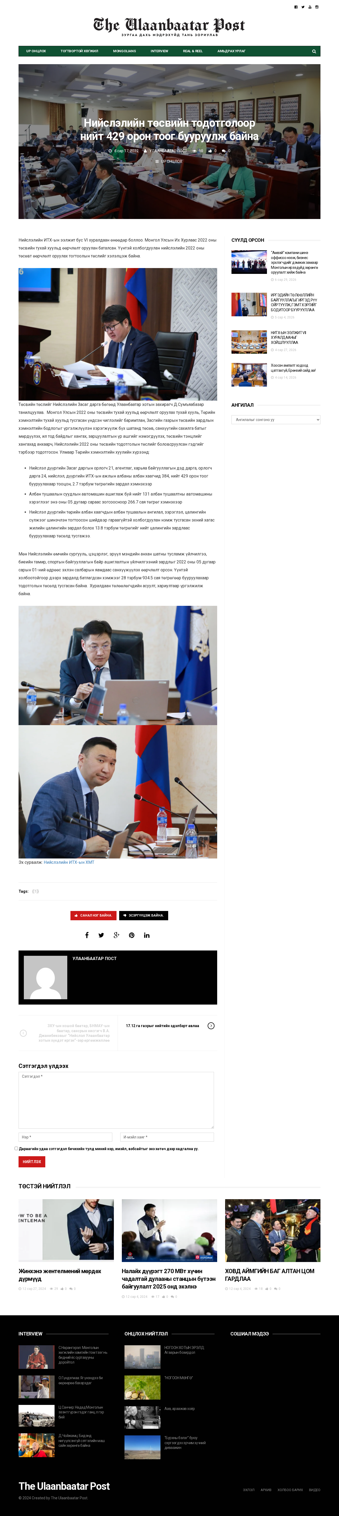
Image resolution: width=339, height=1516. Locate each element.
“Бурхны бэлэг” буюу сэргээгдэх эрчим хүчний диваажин (185, 1443)
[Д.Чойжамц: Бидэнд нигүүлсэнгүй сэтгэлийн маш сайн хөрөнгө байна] (37, 1445)
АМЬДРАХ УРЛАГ (231, 51)
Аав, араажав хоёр (179, 1409)
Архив (266, 1490)
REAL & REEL (193, 51)
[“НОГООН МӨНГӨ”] (142, 1387)
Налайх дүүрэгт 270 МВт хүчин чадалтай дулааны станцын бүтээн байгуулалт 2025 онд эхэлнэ (168, 1279)
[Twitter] (303, 7)
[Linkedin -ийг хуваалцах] (146, 935)
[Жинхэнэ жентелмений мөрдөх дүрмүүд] (66, 1230)
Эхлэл (249, 1490)
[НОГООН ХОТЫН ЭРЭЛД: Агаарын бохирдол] (142, 1357)
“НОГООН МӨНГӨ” (178, 1378)
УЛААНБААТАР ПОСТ (168, 151)
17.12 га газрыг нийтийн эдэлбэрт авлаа (162, 1026)
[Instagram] (316, 7)
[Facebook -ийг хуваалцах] (86, 935)
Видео (314, 1490)
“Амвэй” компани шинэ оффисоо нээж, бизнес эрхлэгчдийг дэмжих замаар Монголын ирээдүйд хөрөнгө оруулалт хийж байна (294, 262)
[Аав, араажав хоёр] (142, 1417)
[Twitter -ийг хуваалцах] (101, 935)
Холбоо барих (290, 1490)
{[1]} (35, 891)
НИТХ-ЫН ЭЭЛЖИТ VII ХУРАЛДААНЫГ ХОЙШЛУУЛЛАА (288, 338)
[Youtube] (310, 7)
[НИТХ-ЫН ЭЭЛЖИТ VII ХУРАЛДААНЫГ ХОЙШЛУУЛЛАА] (249, 342)
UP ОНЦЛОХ (36, 51)
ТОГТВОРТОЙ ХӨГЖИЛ (79, 51)
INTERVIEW (159, 51)
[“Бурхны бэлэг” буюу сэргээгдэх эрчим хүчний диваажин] (142, 1447)
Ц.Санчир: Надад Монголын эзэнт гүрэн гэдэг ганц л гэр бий (81, 1412)
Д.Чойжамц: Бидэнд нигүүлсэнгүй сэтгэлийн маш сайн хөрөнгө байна (82, 1441)
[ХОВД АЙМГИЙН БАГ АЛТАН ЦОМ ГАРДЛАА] (272, 1230)
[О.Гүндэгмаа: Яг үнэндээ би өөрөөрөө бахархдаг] (37, 1386)
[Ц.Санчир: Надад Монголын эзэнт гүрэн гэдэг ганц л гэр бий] (37, 1416)
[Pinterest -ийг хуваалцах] (131, 935)
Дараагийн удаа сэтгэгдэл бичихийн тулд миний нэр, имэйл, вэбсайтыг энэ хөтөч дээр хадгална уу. (109, 1149)
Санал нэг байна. (96, 915)
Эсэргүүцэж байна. (146, 915)
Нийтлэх (32, 1162)
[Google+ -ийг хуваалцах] (116, 935)
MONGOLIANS (124, 51)
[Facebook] (296, 7)
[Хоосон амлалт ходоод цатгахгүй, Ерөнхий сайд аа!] (249, 375)
